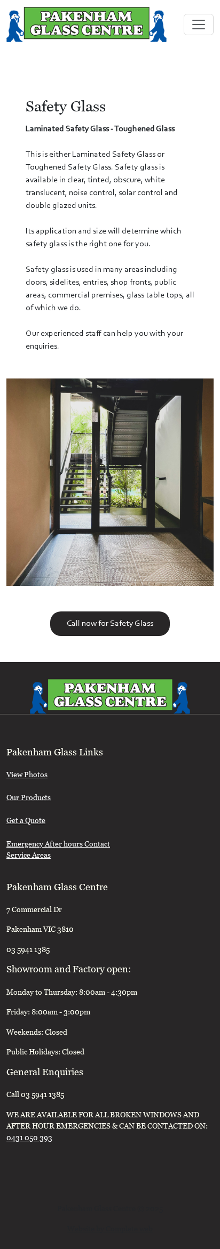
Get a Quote (25, 821)
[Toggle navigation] (199, 24)
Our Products (28, 798)
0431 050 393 (29, 1139)
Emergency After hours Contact (58, 845)
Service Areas (28, 856)
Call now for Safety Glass (110, 623)
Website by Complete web (110, 1230)
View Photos (27, 776)
